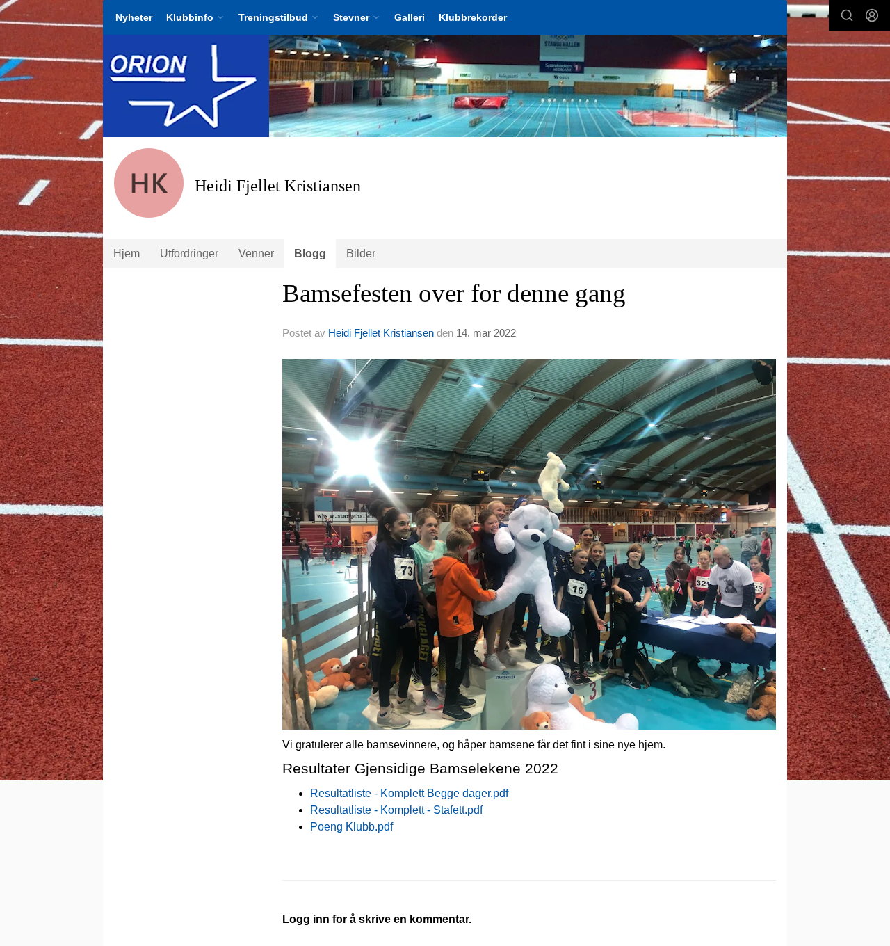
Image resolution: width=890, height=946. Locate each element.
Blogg (310, 253)
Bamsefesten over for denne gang (454, 293)
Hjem (126, 253)
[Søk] (846, 15)
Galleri (409, 17)
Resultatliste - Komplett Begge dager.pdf (409, 793)
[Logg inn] (871, 15)
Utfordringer (189, 253)
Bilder (360, 253)
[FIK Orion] (445, 86)
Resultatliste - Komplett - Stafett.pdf (396, 810)
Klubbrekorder (473, 17)
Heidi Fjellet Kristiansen (381, 333)
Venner (256, 253)
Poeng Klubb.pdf (351, 827)
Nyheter (133, 17)
